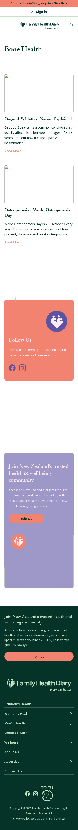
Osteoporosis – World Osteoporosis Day (37, 213)
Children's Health (17, 704)
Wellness (11, 742)
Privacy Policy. (21, 818)
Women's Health (17, 713)
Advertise (12, 761)
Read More (12, 151)
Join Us (26, 518)
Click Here (61, 3)
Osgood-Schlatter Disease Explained (38, 119)
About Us (11, 752)
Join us (39, 656)
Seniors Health (16, 732)
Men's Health (14, 723)
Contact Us (13, 771)
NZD (62, 818)
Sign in (41, 11)
